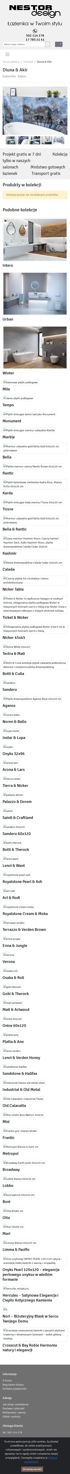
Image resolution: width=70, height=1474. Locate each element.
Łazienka (9, 76)
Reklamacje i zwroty (14, 1412)
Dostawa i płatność (14, 1408)
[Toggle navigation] (7, 54)
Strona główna (11, 61)
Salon (22, 76)
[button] (59, 44)
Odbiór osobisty (11, 1416)
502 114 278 (35, 35)
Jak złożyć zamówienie (16, 1404)
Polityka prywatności (15, 1388)
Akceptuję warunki (32, 1469)
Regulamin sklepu (13, 1384)
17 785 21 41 (35, 39)
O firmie (7, 1380)
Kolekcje (28, 61)
